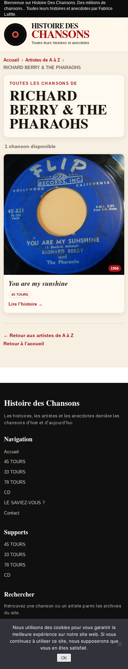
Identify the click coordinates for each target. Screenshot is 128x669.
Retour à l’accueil (23, 343)
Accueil (11, 60)
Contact (11, 513)
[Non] (119, 644)
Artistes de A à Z (42, 60)
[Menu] (118, 27)
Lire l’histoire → (26, 304)
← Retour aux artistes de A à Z (38, 335)
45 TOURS (15, 461)
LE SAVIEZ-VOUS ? (24, 502)
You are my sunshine (38, 283)
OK (64, 658)
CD (7, 492)
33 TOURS (15, 471)
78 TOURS (15, 482)
